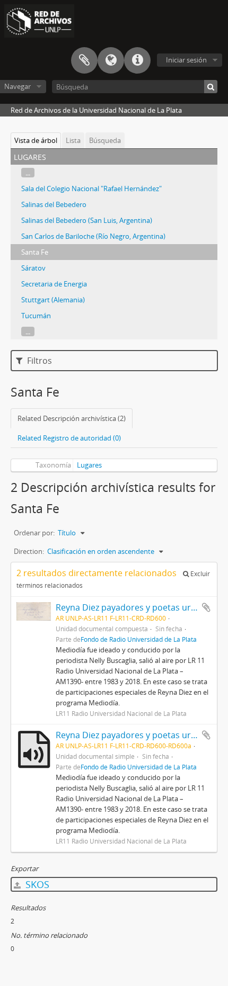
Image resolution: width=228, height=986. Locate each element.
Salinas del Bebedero (53, 204)
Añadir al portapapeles (206, 607)
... (27, 172)
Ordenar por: (34, 532)
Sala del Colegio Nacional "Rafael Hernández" (91, 188)
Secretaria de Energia (54, 284)
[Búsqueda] (210, 86)
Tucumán (36, 315)
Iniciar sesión (186, 60)
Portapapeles (84, 60)
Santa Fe (34, 252)
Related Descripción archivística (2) (71, 418)
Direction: (29, 551)
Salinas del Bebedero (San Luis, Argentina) (86, 220)
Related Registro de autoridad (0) (69, 438)
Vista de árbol (35, 140)
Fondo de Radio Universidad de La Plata (139, 639)
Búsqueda (105, 140)
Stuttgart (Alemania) (53, 299)
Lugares (89, 465)
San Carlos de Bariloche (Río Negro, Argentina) (93, 236)
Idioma (111, 60)
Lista (73, 140)
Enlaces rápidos (137, 60)
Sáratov (33, 268)
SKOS (36, 884)
